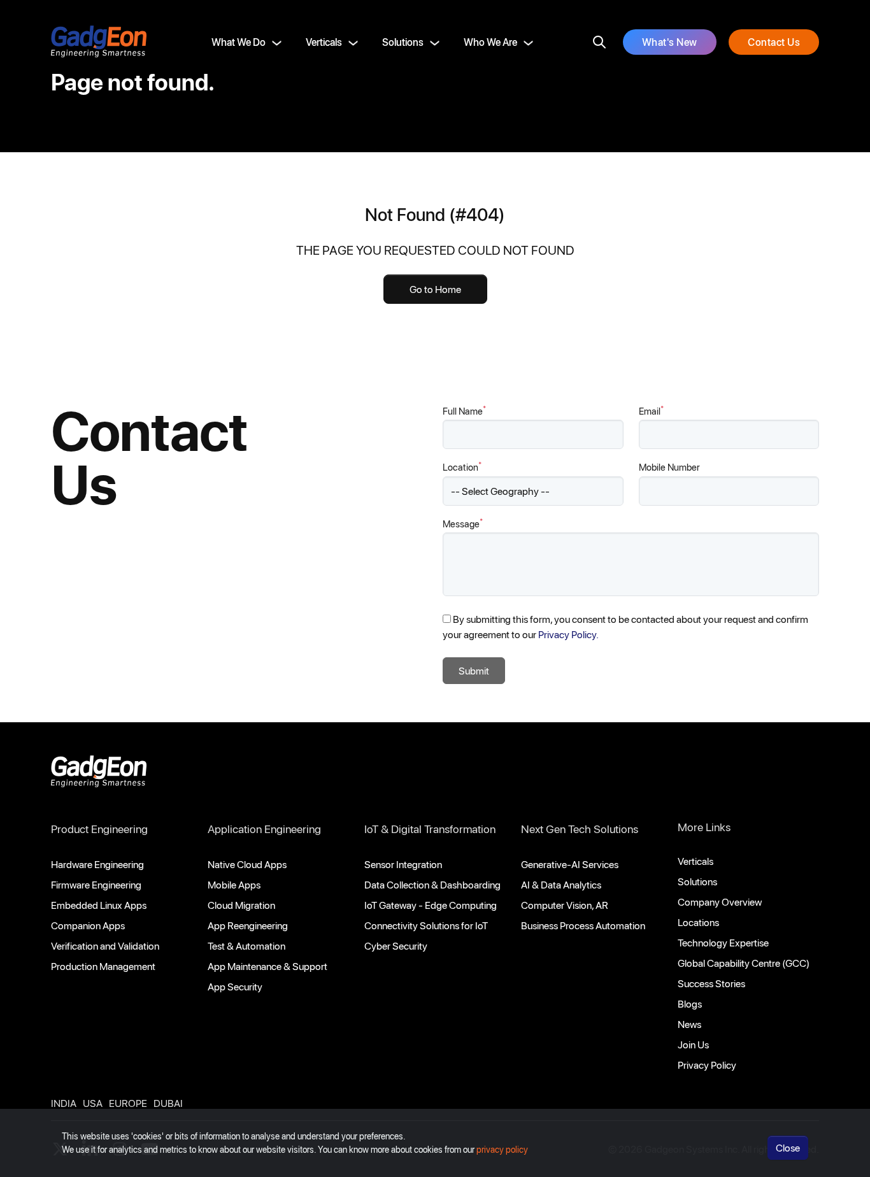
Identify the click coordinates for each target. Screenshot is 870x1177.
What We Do (238, 41)
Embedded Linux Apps (98, 904)
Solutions (403, 41)
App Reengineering (248, 925)
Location (462, 466)
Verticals (324, 41)
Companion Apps (88, 925)
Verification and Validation (105, 945)
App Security (235, 986)
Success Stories (711, 983)
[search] (599, 42)
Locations (698, 922)
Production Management (103, 966)
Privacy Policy (707, 1064)
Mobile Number (669, 466)
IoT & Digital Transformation (430, 828)
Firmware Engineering (96, 884)
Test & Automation (246, 945)
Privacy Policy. (568, 634)
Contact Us (774, 41)
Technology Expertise (723, 942)
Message (463, 523)
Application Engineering (264, 828)
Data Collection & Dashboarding (432, 884)
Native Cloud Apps (247, 864)
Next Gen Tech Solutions (579, 828)
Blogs (690, 1003)
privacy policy (502, 1149)
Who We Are (490, 41)
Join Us (693, 1044)
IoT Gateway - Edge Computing (430, 904)
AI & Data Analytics (561, 884)
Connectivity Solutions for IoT (426, 925)
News (689, 1024)
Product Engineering (99, 828)
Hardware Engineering (97, 864)
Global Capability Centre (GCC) (743, 962)
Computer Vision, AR (564, 904)
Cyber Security (395, 945)
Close (788, 1147)
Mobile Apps (234, 884)
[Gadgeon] (98, 774)
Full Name (464, 410)
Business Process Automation (583, 925)
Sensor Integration (403, 864)
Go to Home (435, 289)
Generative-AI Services (569, 864)
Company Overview (720, 901)
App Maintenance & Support (267, 966)
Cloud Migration (241, 904)
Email (651, 410)
